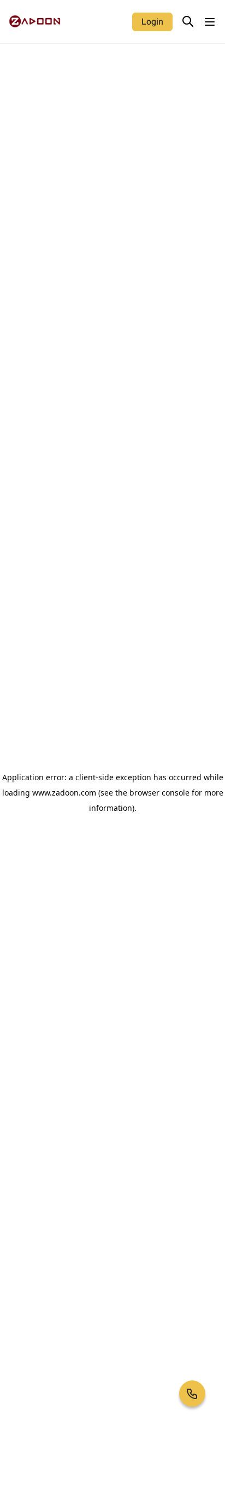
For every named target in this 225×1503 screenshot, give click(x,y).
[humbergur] (209, 22)
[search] (187, 21)
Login (152, 21)
